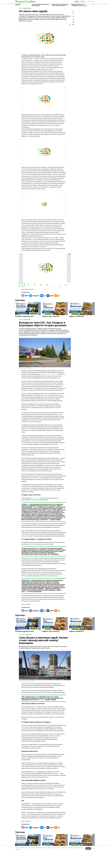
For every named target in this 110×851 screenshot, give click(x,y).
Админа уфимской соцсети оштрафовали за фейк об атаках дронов (79, 5)
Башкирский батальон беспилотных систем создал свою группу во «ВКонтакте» (60, 5)
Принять (88, 848)
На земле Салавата (25, 1)
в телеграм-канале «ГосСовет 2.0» (49, 374)
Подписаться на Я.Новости (82, 1)
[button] (69, 267)
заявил (43, 699)
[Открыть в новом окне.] (24, 295)
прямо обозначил (35, 498)
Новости (17, 4)
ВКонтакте (90, 1)
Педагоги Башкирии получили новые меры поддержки (40, 5)
